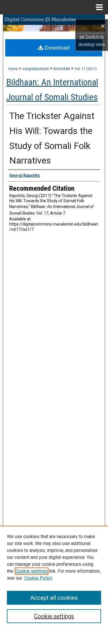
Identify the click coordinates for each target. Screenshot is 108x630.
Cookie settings (32, 571)
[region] (54, 578)
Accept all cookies (54, 597)
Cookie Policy (38, 578)
